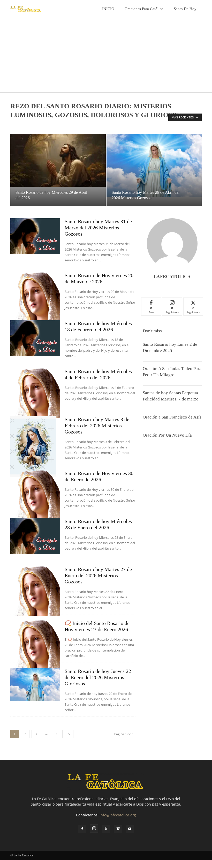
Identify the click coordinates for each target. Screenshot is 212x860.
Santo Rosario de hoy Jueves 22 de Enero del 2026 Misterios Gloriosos (98, 677)
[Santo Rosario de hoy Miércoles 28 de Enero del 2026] (35, 536)
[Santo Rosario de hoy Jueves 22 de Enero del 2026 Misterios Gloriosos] (35, 684)
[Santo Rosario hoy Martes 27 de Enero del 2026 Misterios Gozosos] (35, 591)
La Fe (15, 125)
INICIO (108, 9)
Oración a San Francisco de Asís (172, 417)
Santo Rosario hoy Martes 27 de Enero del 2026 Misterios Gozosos (98, 575)
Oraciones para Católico (144, 9)
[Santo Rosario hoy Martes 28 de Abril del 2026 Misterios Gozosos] (154, 165)
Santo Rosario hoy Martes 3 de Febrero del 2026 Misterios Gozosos (97, 425)
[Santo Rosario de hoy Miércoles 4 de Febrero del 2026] (35, 393)
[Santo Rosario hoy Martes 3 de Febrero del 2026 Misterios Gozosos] (35, 446)
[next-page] (69, 734)
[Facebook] (82, 829)
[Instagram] (94, 828)
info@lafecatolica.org (118, 815)
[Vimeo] (118, 829)
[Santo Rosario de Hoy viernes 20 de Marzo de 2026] (35, 297)
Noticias (30, 125)
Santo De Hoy (185, 9)
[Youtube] (130, 829)
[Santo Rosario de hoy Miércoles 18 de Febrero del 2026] (35, 338)
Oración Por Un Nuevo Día (167, 435)
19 (57, 734)
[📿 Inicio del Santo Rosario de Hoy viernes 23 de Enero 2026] (35, 645)
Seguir (172, 301)
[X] (106, 829)
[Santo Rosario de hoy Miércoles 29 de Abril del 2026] (58, 160)
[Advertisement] (106, 56)
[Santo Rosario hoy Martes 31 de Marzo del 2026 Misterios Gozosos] (35, 236)
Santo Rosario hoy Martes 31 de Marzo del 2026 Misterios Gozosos (98, 228)
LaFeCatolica (172, 276)
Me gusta (151, 301)
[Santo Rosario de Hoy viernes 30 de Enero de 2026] (35, 495)
